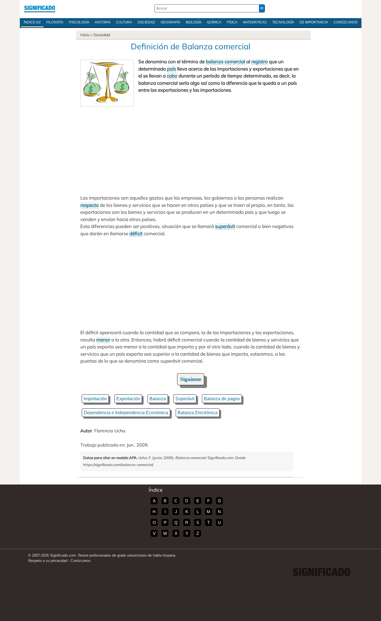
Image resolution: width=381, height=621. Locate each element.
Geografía (170, 22)
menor (103, 340)
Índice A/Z (32, 22)
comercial (235, 61)
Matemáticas (255, 22)
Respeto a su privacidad (47, 561)
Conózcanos (346, 22)
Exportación (128, 398)
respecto (89, 205)
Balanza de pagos (222, 398)
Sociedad (146, 22)
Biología (193, 22)
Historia (102, 22)
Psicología (79, 22)
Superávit (184, 398)
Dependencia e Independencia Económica (126, 412)
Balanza (157, 398)
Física (232, 22)
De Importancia (314, 22)
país (171, 69)
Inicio (85, 34)
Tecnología (283, 22)
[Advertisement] (190, 148)
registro (259, 61)
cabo (172, 76)
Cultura (124, 22)
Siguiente (190, 379)
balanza (214, 61)
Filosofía (54, 22)
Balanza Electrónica (198, 412)
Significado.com (39, 8)
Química (214, 22)
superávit (225, 226)
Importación (95, 398)
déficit (136, 233)
